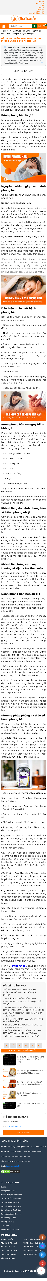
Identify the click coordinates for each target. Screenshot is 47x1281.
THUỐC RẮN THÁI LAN (9, 1251)
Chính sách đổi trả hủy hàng (11, 1198)
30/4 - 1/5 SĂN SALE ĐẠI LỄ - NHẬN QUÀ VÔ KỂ (22, 1003)
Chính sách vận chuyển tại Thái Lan (10, 1202)
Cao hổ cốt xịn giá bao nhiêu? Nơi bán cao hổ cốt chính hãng (30, 1083)
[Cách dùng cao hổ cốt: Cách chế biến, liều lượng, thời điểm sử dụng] (9, 1059)
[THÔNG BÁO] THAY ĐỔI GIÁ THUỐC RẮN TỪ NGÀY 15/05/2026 (23, 1026)
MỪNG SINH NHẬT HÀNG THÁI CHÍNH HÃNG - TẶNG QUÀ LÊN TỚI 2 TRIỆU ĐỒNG (23, 1008)
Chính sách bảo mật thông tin (11, 1214)
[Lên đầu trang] (41, 1271)
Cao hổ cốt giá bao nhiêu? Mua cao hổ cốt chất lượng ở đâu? (30, 1072)
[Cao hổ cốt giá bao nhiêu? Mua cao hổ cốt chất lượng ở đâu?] (9, 1072)
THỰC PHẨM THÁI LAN (32, 1239)
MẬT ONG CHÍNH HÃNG (32, 1247)
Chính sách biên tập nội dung (11, 1210)
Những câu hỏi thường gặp (10, 1229)
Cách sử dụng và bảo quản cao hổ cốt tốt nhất (30, 1094)
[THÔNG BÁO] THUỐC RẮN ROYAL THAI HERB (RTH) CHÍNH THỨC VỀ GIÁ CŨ (22, 1031)
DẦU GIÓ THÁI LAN (8, 1247)
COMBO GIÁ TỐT (7, 1239)
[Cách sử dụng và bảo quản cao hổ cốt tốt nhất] (9, 1095)
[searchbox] (23, 26)
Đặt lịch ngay (23, 1132)
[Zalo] (23, 1267)
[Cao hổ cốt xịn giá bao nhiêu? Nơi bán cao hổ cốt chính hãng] (9, 1083)
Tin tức (41, 2)
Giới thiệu (40, 4)
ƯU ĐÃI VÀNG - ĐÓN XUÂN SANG (20, 998)
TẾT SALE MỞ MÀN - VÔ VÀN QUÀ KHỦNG (19, 994)
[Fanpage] (14, 1267)
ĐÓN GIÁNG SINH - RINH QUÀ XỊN (20, 989)
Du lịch (41, 7)
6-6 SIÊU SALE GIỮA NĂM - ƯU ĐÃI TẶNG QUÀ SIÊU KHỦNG (23, 1020)
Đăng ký (40, 9)
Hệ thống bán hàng (7, 1222)
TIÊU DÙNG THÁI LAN (9, 1243)
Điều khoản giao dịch (8, 1218)
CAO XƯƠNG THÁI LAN (32, 1251)
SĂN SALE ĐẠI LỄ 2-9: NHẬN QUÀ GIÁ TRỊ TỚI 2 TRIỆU (23, 1014)
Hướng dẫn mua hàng (8, 1191)
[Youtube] (31, 1267)
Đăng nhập (40, 11)
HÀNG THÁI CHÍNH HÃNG (32, 1271)
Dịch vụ (41, 5)
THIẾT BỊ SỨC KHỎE (8, 1255)
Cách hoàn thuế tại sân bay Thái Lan (30, 1105)
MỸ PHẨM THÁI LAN (8, 1258)
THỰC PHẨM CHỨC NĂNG (33, 1243)
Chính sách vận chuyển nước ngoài (11, 1206)
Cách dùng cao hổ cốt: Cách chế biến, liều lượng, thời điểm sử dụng (30, 1059)
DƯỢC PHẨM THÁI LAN (32, 1255)
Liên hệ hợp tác (6, 1225)
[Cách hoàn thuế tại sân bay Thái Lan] (9, 1105)
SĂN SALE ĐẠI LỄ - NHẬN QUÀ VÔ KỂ (21, 1036)
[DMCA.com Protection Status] (10, 1171)
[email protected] (16, 1126)
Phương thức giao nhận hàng (11, 1195)
